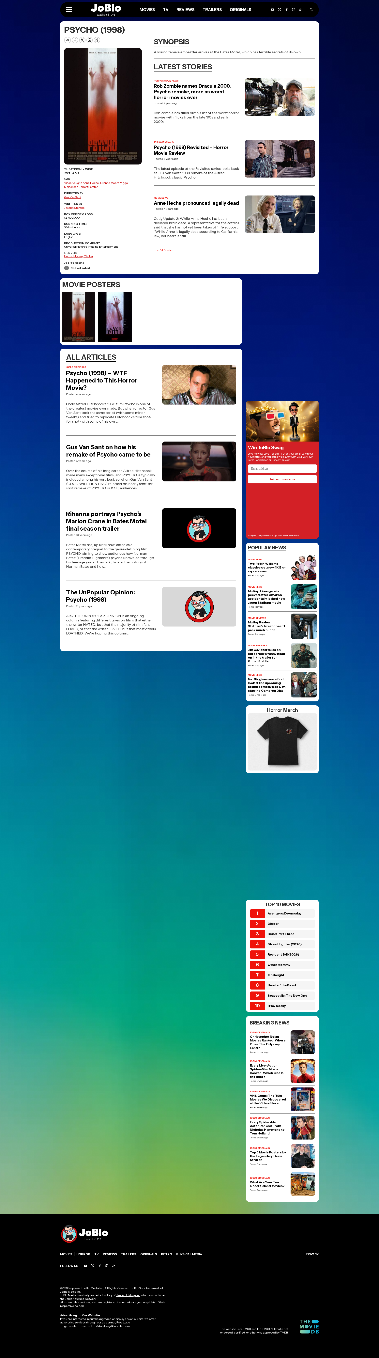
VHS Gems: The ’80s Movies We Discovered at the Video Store (268, 1099)
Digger (273, 924)
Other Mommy (279, 965)
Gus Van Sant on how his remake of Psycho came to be (108, 451)
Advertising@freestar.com (112, 1326)
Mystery (78, 256)
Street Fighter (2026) (285, 944)
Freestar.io (123, 1322)
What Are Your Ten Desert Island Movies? (267, 1184)
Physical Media (189, 1254)
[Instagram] (293, 9)
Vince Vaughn (73, 183)
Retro (166, 1254)
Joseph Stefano (74, 208)
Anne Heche (91, 183)
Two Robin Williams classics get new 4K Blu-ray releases (267, 567)
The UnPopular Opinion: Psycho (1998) (100, 596)
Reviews (110, 1254)
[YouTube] (85, 1265)
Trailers (128, 1254)
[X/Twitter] (92, 1265)
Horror (68, 256)
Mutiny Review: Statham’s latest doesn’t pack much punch (266, 626)
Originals (148, 1254)
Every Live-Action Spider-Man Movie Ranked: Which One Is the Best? (266, 1071)
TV (96, 1254)
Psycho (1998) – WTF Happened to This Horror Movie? (101, 380)
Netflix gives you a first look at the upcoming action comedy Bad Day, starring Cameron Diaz (266, 685)
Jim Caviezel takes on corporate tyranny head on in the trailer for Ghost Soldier (266, 655)
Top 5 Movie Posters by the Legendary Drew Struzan (268, 1156)
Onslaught (276, 975)
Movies (66, 1254)
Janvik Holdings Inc (128, 1295)
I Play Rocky (277, 1006)
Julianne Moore (109, 183)
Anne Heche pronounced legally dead (196, 203)
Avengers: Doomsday (284, 913)
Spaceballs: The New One (287, 995)
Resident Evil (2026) (283, 954)
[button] (69, 9)
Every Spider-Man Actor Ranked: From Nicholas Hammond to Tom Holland (267, 1127)
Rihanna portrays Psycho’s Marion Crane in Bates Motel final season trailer (106, 521)
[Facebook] (99, 1265)
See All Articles (163, 250)
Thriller (88, 256)
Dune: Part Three (281, 934)
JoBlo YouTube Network (80, 1299)
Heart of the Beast (282, 985)
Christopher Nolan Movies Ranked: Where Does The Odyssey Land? (267, 1042)
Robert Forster (88, 187)
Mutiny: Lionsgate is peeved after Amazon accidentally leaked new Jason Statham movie (266, 596)
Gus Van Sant (72, 197)
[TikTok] (300, 9)
